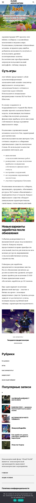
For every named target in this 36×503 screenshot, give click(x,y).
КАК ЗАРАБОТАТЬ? (8, 11)
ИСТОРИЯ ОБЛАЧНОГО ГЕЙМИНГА (20, 418)
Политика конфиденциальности (15, 488)
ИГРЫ (3, 365)
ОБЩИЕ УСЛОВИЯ (7, 477)
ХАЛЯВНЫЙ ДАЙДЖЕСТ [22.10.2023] (20, 399)
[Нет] (34, 497)
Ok (15, 500)
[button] (14, 343)
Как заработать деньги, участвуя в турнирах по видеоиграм (20, 436)
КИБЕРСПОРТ (6, 375)
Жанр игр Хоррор (18, 445)
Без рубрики (5, 361)
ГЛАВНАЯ (5, 473)
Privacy (21, 500)
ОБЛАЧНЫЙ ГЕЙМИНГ (8, 380)
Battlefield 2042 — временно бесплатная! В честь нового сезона (22, 408)
